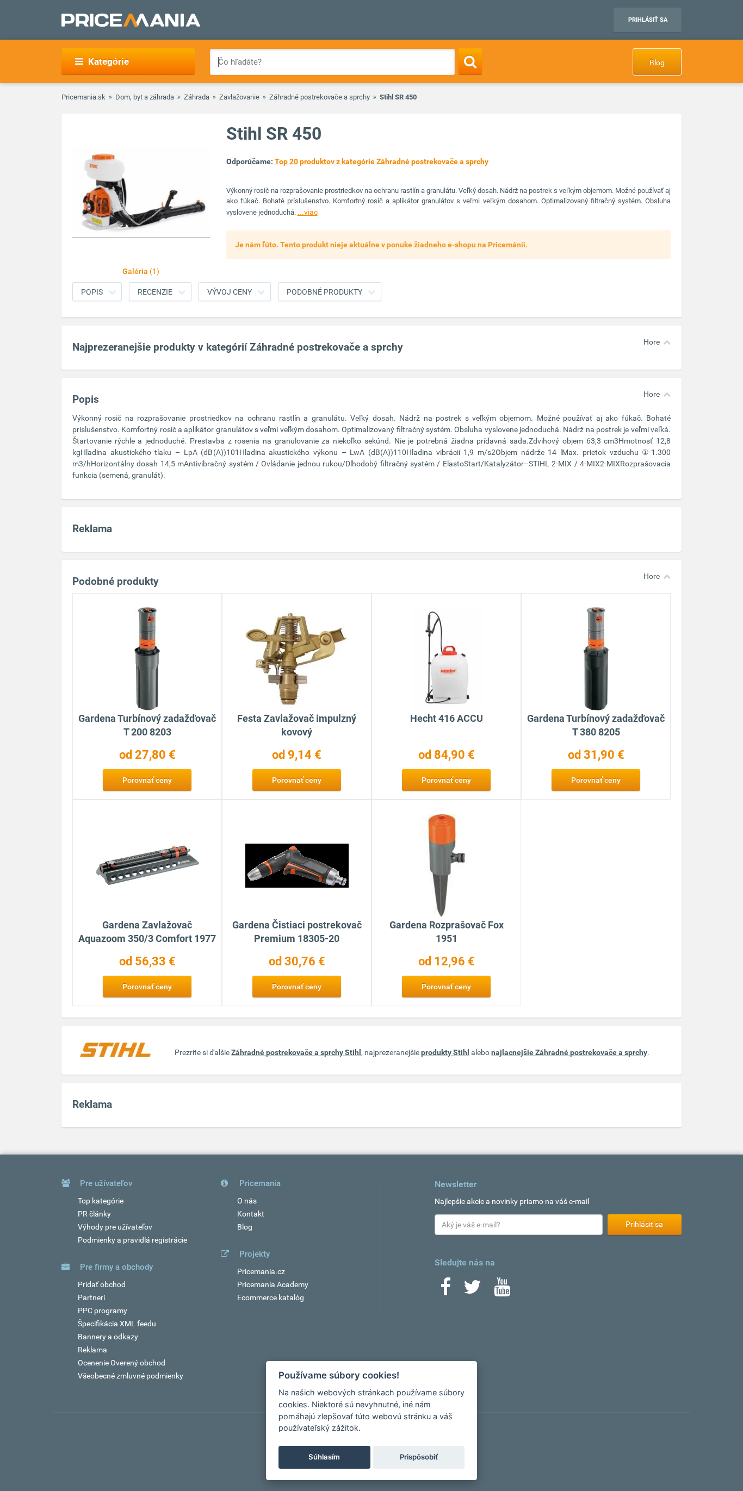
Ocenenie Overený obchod (121, 1362)
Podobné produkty (324, 292)
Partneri (91, 1297)
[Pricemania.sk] (130, 20)
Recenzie (155, 292)
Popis (92, 292)
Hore (651, 342)
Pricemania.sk (83, 97)
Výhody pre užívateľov (115, 1226)
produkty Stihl (445, 1052)
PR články (94, 1213)
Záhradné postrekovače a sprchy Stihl (296, 1052)
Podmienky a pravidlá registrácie (132, 1240)
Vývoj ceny (229, 292)
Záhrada (196, 97)
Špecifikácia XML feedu (117, 1323)
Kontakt (250, 1213)
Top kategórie (100, 1200)
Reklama (92, 1349)
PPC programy (102, 1310)
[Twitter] (472, 1290)
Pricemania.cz (261, 1271)
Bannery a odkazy (108, 1336)
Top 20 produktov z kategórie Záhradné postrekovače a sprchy (381, 161)
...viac (308, 212)
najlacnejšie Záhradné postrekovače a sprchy (569, 1052)
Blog (657, 62)
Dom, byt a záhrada (144, 97)
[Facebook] (445, 1290)
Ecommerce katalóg (270, 1297)
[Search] (470, 61)
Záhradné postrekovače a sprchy (319, 97)
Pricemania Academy (272, 1284)
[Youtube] (502, 1290)
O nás (247, 1200)
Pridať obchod (102, 1284)
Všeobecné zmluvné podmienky (130, 1375)
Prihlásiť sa (647, 19)
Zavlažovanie (239, 97)
